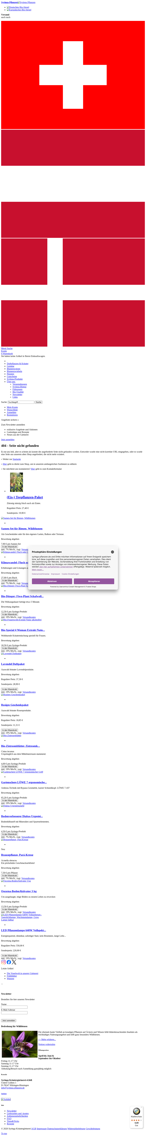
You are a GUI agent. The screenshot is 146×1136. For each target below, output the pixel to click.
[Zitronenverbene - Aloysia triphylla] (16, 491)
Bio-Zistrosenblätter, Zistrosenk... (20, 745)
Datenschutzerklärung (57, 1128)
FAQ (9, 1118)
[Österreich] (73, 237)
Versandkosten (28, 549)
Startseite (17, 459)
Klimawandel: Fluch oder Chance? (21, 562)
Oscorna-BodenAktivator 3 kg (19, 891)
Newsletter (12, 1111)
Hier (5, 464)
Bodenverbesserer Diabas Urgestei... (22, 816)
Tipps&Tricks (13, 1121)
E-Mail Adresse (8, 1010)
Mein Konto (12, 407)
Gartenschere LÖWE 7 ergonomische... (24, 782)
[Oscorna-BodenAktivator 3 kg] (16, 881)
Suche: (4, 402)
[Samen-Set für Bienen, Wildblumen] (18, 518)
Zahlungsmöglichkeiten (17, 1116)
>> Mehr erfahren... (47, 1039)
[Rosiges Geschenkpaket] (13, 694)
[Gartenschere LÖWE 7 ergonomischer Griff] (22, 772)
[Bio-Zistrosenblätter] (11, 735)
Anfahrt (4, 1093)
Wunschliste (12, 410)
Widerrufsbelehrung (76, 1128)
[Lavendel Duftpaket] (11, 653)
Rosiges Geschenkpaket (14, 704)
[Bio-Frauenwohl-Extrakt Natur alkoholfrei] (21, 620)
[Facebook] (9, 963)
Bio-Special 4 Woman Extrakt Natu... (23, 630)
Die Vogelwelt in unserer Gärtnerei (22, 973)
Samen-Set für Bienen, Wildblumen (21, 528)
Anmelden (11, 412)
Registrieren (12, 415)
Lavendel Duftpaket (13, 663)
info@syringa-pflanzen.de (13, 1088)
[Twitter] (14, 963)
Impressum (42, 1128)
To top (4, 1133)
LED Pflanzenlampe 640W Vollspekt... (23, 930)
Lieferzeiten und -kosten (18, 1113)
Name (4, 1004)
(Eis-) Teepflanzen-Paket (25, 497)
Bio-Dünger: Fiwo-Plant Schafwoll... (22, 596)
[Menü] (141, 1108)
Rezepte (10, 1124)
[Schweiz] (73, 128)
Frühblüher (12, 976)
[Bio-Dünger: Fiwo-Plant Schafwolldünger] (21, 586)
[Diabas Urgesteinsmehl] (12, 806)
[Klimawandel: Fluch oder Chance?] (18, 552)
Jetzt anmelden (7, 439)
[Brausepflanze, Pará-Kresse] (14, 839)
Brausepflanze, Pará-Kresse (17, 854)
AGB (33, 1128)
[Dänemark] (73, 346)
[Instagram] (3, 963)
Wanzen (10, 978)
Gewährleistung (93, 1128)
